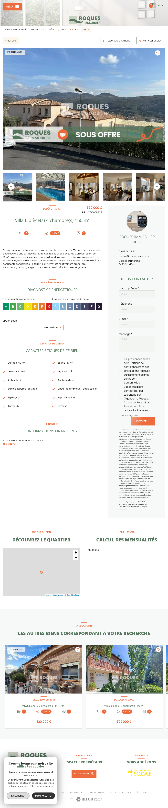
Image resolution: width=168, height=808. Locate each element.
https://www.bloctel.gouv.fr (128, 490)
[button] (157, 186)
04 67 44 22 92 (127, 251)
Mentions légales (97, 792)
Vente (63, 30)
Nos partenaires (76, 792)
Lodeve (75, 30)
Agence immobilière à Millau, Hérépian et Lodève (29, 29)
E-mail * (123, 319)
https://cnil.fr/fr (138, 469)
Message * (125, 334)
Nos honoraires (58, 792)
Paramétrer (18, 795)
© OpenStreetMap (72, 595)
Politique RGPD (128, 792)
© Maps (57, 595)
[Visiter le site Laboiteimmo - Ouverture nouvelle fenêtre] (89, 799)
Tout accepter (43, 795)
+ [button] (76, 552)
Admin (113, 792)
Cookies (144, 792)
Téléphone (125, 303)
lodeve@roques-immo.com (134, 256)
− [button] (76, 557)
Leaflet (48, 595)
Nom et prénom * (129, 288)
